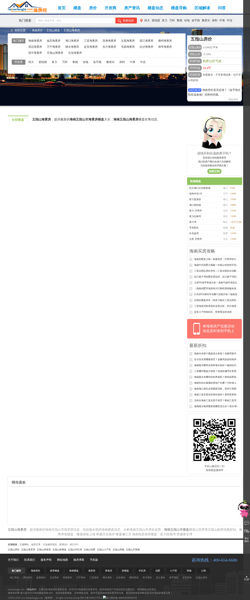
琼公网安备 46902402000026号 (121, 597)
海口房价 (14, 577)
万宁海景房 (54, 46)
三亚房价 (94, 577)
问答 (222, 8)
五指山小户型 (104, 549)
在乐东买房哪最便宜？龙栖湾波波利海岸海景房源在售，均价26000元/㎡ (217, 359)
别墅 (157, 570)
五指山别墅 (89, 549)
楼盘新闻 (233, 94)
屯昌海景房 (128, 46)
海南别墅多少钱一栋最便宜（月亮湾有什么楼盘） (217, 259)
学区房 (142, 570)
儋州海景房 (165, 40)
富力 (164, 20)
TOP (246, 579)
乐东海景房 (75, 52)
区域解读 (202, 8)
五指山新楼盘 (59, 549)
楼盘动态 (155, 8)
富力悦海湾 (168, 534)
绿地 (187, 20)
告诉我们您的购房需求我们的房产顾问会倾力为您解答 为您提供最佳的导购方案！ (214, 164)
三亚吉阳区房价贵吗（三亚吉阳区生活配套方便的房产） (217, 271)
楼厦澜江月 (123, 534)
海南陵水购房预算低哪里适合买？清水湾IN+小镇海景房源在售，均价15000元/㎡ (217, 406)
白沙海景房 (146, 46)
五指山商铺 (118, 549)
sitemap (76, 597)
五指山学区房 (75, 549)
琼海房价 (67, 577)
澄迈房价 (27, 577)
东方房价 (147, 577)
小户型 (173, 570)
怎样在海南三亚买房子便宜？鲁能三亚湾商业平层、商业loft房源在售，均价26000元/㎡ (217, 400)
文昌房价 (54, 577)
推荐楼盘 (54, 570)
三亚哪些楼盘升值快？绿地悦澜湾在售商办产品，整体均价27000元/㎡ (217, 371)
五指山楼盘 (53, 30)
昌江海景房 (146, 40)
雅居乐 (206, 20)
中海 (222, 20)
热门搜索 (25, 20)
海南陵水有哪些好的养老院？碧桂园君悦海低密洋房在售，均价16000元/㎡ (217, 377)
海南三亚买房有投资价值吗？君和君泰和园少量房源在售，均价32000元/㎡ (217, 394)
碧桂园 (156, 20)
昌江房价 (160, 577)
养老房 (108, 570)
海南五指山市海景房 (59, 529)
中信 (229, 20)
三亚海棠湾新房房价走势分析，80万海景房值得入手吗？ (217, 306)
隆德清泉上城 (86, 534)
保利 (214, 20)
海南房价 (37, 30)
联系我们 (29, 559)
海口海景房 (72, 40)
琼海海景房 (109, 40)
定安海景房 (91, 46)
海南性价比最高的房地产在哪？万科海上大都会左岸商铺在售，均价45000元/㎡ (217, 382)
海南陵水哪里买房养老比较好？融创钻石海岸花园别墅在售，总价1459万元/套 (217, 365)
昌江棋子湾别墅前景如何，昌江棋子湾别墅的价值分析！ (217, 276)
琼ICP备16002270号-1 (91, 597)
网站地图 (62, 559)
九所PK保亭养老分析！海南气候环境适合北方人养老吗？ (217, 282)
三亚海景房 (91, 40)
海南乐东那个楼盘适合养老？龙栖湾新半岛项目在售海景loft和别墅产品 (217, 353)
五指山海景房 (71, 30)
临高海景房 (54, 40)
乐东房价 (120, 577)
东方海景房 (109, 46)
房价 (93, 8)
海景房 (91, 570)
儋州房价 (134, 577)
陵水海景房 (72, 46)
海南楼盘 (108, 529)
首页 (62, 8)
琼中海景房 (35, 52)
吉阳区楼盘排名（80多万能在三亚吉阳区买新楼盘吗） (217, 300)
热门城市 (16, 570)
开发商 (110, 8)
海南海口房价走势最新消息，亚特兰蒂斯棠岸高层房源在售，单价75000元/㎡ (217, 388)
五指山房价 (14, 549)
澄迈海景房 (35, 46)
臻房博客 (78, 559)
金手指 (196, 20)
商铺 (189, 570)
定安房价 (187, 577)
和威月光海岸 (105, 534)
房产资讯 (132, 8)
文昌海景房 (128, 40)
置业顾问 (247, 539)
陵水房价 (107, 577)
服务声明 (46, 559)
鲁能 (179, 20)
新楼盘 (125, 570)
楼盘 (77, 8)
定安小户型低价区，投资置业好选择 (213, 312)
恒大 (147, 20)
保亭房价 (174, 577)
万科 (172, 20)
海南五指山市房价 (142, 529)
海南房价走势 (86, 589)
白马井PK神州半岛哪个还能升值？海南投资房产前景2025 (217, 294)
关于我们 (13, 559)
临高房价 (41, 577)
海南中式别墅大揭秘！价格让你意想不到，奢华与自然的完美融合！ (217, 265)
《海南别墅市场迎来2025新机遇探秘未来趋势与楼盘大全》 (217, 288)
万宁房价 (81, 577)
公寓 (203, 570)
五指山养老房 (44, 549)
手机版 (94, 559)
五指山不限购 (133, 549)
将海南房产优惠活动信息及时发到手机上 (218, 328)
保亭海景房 (165, 46)
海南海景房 (35, 40)
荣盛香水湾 (184, 534)
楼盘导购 (179, 8)
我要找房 (128, 20)
